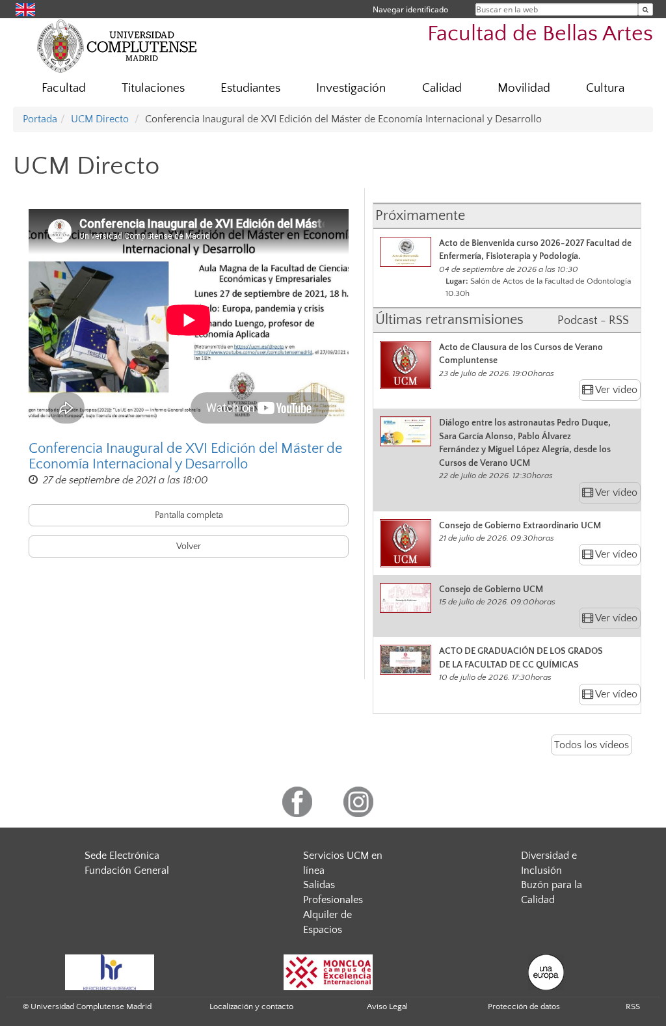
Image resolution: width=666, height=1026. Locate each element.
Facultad (64, 88)
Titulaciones (153, 88)
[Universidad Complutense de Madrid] (117, 45)
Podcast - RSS (593, 320)
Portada (40, 119)
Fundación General (127, 870)
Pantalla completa (189, 515)
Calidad (442, 88)
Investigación (351, 88)
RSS (633, 1006)
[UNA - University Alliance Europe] (546, 971)
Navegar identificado (410, 9)
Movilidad (524, 88)
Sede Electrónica (122, 855)
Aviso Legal (387, 1006)
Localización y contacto (251, 1006)
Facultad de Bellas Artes (540, 34)
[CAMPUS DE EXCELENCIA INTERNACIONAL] (328, 971)
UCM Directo (100, 119)
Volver (188, 546)
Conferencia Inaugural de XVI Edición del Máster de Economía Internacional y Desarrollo (185, 456)
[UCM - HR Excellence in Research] (110, 971)
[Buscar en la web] (645, 9)
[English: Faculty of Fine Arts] (25, 8)
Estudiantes (250, 88)
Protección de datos (524, 1006)
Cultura (605, 88)
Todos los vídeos (591, 745)
